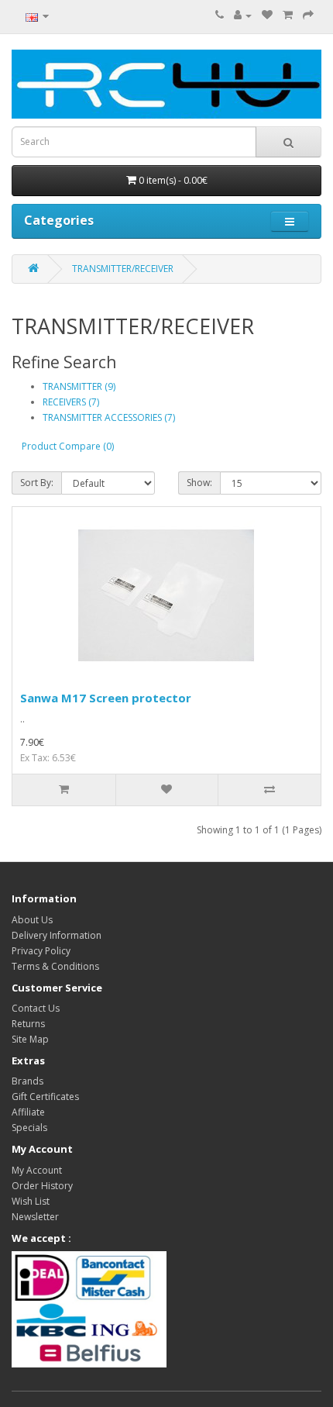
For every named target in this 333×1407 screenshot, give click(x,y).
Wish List (31, 1201)
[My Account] (243, 15)
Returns (28, 1023)
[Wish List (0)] (267, 15)
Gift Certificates (45, 1096)
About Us (32, 919)
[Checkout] (308, 15)
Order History (42, 1185)
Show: (199, 482)
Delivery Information (56, 935)
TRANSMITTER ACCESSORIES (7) (109, 417)
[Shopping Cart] (288, 15)
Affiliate (28, 1112)
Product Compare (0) (68, 446)
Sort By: (36, 482)
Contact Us (36, 1008)
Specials (29, 1127)
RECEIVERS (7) (71, 402)
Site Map (30, 1039)
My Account (37, 1170)
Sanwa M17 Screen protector (105, 697)
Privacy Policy (41, 950)
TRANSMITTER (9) (79, 386)
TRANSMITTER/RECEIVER (122, 268)
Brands (27, 1081)
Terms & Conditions (55, 966)
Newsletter (35, 1216)
